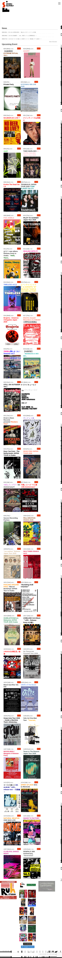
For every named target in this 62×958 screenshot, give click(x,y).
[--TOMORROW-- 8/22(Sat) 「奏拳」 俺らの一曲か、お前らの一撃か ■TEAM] (32, 894)
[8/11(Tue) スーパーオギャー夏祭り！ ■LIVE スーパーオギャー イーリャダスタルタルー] (23, 937)
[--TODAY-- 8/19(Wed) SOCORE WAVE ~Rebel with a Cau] (23, 911)
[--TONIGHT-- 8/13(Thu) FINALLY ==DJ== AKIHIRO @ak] (32, 929)
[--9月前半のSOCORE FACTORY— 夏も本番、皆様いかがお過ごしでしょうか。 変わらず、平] (32, 911)
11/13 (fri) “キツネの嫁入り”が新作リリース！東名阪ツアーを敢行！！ (25, 38)
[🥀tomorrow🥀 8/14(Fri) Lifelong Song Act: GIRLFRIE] (23, 929)
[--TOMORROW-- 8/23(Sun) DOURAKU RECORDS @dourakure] (23, 894)
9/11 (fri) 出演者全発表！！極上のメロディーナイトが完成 (22, 32)
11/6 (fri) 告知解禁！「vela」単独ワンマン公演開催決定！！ (22, 35)
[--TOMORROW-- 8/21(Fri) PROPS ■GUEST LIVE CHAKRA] (23, 902)
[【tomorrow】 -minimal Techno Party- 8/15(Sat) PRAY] (32, 920)
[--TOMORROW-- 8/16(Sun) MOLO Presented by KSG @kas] (23, 920)
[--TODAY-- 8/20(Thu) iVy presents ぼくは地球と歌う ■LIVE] (32, 902)
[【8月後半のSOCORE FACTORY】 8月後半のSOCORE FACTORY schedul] (32, 937)
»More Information (53, 41)
